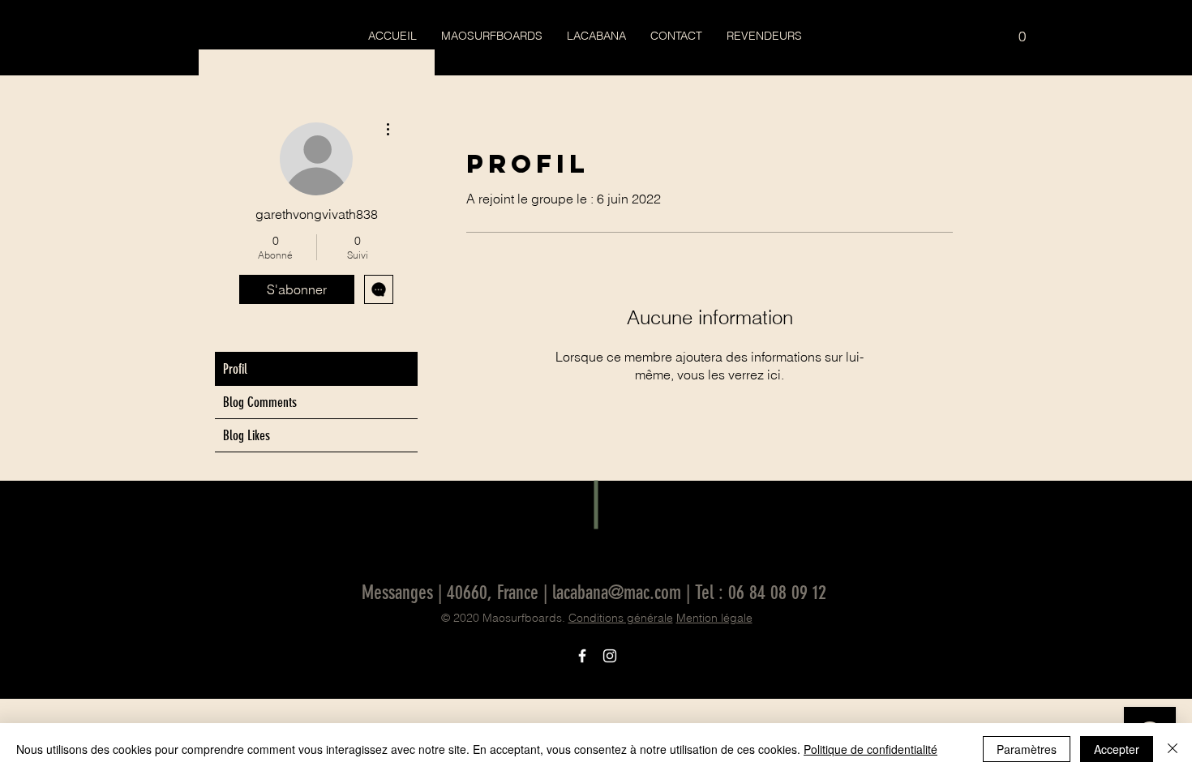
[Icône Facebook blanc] (582, 656)
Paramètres (1027, 749)
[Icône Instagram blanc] (610, 656)
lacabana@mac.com (616, 592)
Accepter (1116, 749)
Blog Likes (246, 435)
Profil (235, 369)
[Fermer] (1172, 749)
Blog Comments (260, 402)
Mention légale (714, 617)
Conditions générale (620, 617)
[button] (1022, 31)
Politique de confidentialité (870, 749)
